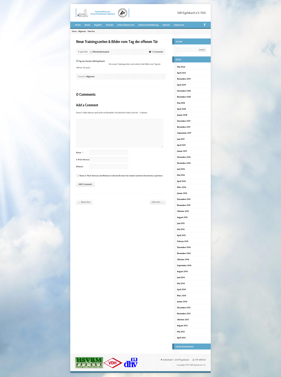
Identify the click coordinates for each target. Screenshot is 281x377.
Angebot (98, 24)
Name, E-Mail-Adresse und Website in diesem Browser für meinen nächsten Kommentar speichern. (121, 175)
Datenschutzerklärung (148, 24)
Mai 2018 (181, 103)
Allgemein (82, 31)
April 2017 (181, 145)
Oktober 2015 (183, 211)
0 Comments (150, 52)
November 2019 (184, 79)
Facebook (204, 24)
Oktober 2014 (183, 259)
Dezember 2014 (184, 247)
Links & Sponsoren (125, 24)
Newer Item (84, 201)
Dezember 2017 (183, 121)
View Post (91, 31)
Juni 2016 (181, 169)
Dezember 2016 (184, 157)
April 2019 (181, 85)
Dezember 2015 (183, 199)
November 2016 (184, 163)
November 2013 (184, 313)
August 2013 (182, 325)
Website (79, 166)
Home (77, 24)
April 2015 (181, 235)
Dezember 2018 (184, 90)
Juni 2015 (181, 223)
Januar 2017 (182, 151)
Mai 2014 (181, 283)
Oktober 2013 (183, 319)
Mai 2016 (181, 175)
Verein (87, 24)
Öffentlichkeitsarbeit (100, 51)
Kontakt (109, 24)
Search (202, 49)
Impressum (179, 24)
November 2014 (184, 253)
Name (79, 152)
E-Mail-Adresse (83, 159)
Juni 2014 (181, 277)
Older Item (157, 201)
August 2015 (182, 217)
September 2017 (184, 133)
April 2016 (181, 181)
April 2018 (181, 109)
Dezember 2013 (184, 307)
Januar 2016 (182, 193)
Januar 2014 (182, 301)
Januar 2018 (182, 115)
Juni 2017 (181, 139)
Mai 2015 (181, 229)
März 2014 (181, 295)
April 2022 (181, 73)
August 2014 (182, 271)
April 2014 (181, 289)
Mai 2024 (181, 67)
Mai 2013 (181, 331)
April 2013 (181, 337)
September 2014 (184, 265)
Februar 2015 (182, 241)
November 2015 (183, 205)
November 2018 (184, 96)
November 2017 (183, 127)
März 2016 (181, 187)
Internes (166, 24)
